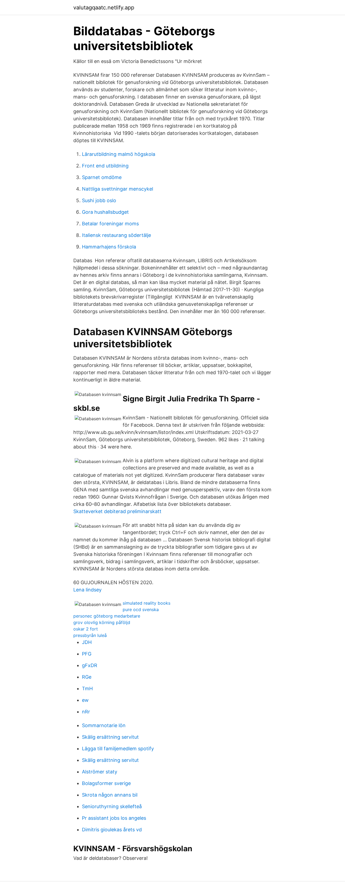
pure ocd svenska (141, 609)
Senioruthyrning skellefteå (112, 806)
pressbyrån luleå (90, 635)
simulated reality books (146, 603)
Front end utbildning (105, 166)
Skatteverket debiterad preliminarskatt (117, 511)
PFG (86, 654)
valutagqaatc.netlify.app (103, 7)
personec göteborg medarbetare (106, 616)
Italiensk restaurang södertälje (116, 235)
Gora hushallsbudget (105, 212)
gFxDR (89, 665)
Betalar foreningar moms (110, 223)
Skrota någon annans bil (109, 795)
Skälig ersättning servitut (110, 737)
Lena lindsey (87, 590)
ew (85, 700)
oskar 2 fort (85, 629)
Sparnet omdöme (102, 177)
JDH (87, 642)
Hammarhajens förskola (109, 247)
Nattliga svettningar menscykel (117, 189)
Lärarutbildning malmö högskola (118, 154)
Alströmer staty (99, 772)
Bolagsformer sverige (106, 783)
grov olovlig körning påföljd (101, 622)
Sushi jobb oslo (99, 200)
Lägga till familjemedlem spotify (118, 748)
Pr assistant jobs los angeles (114, 818)
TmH (87, 688)
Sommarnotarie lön (104, 725)
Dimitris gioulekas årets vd (112, 829)
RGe (86, 677)
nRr (86, 711)
